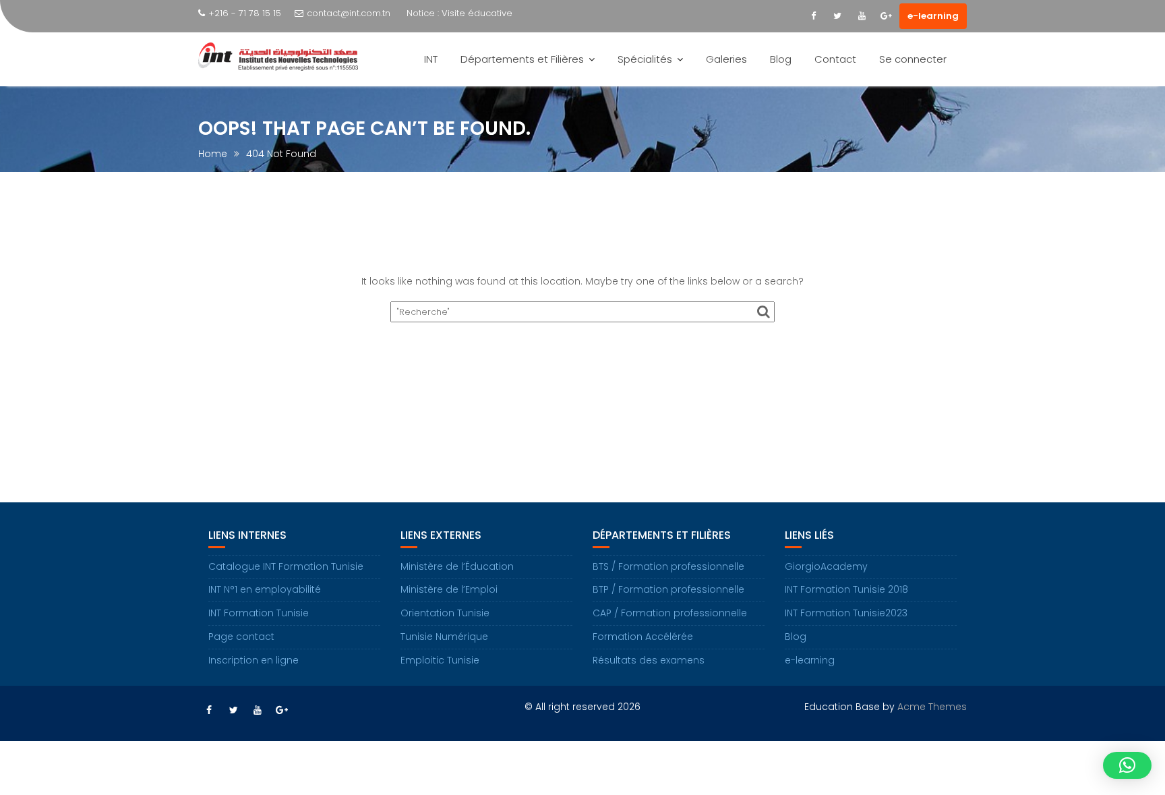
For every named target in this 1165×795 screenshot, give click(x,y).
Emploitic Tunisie (439, 660)
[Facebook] (813, 16)
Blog (780, 59)
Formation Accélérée (643, 636)
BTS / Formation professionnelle (668, 566)
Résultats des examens (649, 660)
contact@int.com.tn (348, 13)
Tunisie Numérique (444, 636)
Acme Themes (932, 706)
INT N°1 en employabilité (264, 589)
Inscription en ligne (253, 660)
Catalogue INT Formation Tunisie (285, 566)
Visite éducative (477, 13)
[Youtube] (861, 16)
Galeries (726, 59)
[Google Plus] (886, 16)
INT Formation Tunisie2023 (846, 613)
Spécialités (645, 59)
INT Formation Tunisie (258, 613)
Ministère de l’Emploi (449, 589)
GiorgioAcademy (826, 566)
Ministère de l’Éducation (457, 566)
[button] (1127, 765)
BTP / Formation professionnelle (668, 589)
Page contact (241, 636)
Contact (835, 59)
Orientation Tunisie (444, 613)
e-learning (933, 15)
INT (431, 59)
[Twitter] (837, 16)
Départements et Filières (522, 59)
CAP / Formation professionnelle (670, 613)
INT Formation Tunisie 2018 (846, 589)
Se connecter (913, 59)
